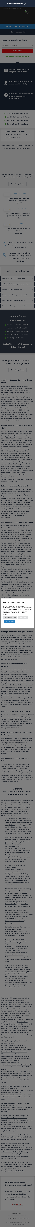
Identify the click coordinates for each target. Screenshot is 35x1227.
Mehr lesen (6, 614)
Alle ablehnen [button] (22, 617)
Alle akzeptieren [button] (9, 621)
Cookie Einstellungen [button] (10, 617)
